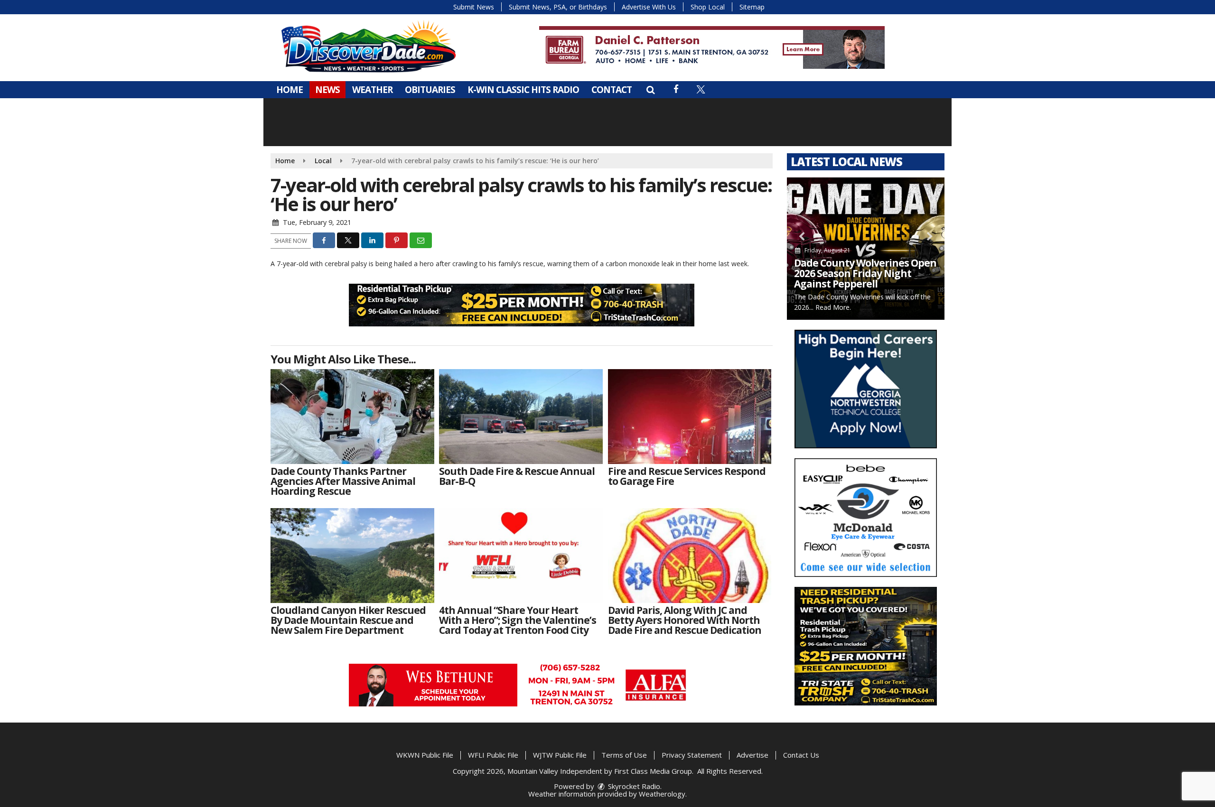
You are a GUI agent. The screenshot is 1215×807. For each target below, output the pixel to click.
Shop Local (708, 6)
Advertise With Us (649, 6)
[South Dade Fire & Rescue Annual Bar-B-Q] (521, 416)
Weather (372, 89)
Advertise (752, 755)
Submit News (473, 6)
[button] (650, 89)
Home (289, 89)
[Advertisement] (712, 47)
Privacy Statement (692, 755)
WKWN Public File (424, 755)
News (327, 89)
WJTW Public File (560, 755)
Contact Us (801, 755)
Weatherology (662, 793)
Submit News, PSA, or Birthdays (558, 6)
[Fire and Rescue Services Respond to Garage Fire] (690, 416)
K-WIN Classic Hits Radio (523, 89)
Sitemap (752, 6)
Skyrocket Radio (633, 786)
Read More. (833, 307)
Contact (611, 89)
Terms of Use (624, 755)
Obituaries (430, 89)
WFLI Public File (493, 755)
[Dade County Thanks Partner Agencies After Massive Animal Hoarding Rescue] (352, 416)
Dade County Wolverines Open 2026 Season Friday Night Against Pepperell (865, 273)
